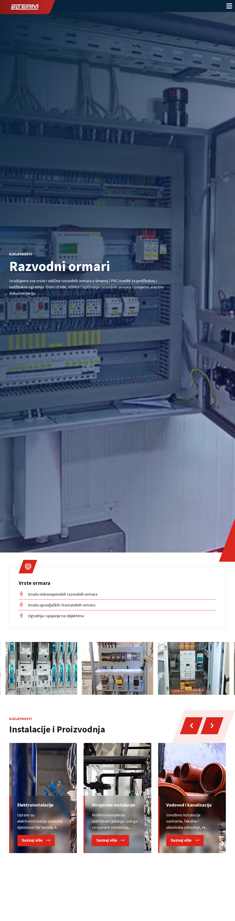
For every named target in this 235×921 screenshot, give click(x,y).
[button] (191, 725)
